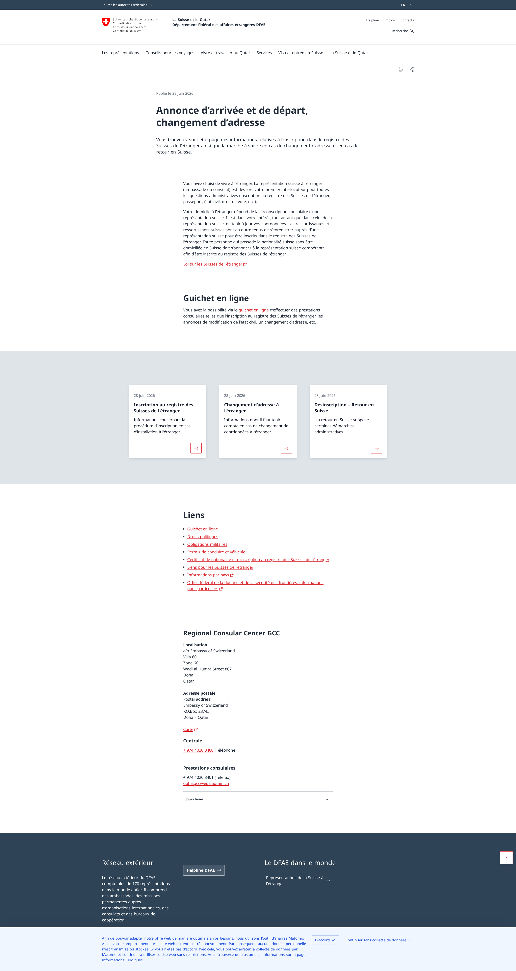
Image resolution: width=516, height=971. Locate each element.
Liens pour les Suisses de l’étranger (220, 567)
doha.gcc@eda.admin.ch (206, 783)
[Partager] (411, 69)
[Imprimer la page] (400, 69)
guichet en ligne (254, 310)
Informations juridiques (122, 960)
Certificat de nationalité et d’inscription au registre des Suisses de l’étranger (258, 559)
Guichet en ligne (202, 529)
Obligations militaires (207, 544)
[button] (120, 53)
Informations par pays (208, 575)
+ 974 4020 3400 (198, 750)
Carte (188, 729)
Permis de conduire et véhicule (216, 552)
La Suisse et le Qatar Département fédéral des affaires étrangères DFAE (218, 22)
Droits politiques (202, 536)
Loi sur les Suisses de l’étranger (212, 264)
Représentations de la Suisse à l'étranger (294, 880)
